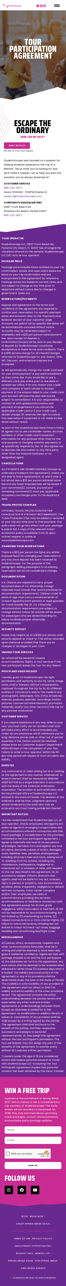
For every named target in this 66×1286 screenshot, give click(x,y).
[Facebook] (41, 6)
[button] (17, 145)
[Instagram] (38, 6)
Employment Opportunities (33, 1246)
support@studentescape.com (23, 196)
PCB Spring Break (46, 1260)
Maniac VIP (42, 1253)
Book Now (36, 1216)
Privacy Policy (42, 1238)
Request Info (24, 1253)
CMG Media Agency (33, 1268)
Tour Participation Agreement (32, 1231)
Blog (24, 1216)
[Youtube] (44, 6)
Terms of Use (22, 1238)
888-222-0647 (13, 188)
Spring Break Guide (20, 1260)
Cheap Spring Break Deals (33, 1223)
